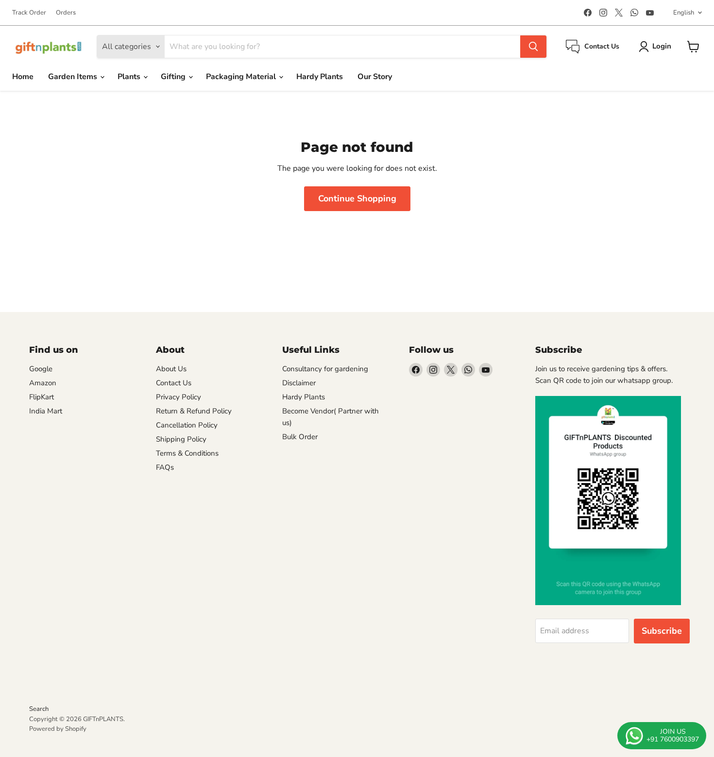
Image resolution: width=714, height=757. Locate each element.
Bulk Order (300, 437)
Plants (130, 76)
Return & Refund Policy (194, 411)
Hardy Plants (319, 76)
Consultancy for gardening (325, 369)
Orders (66, 12)
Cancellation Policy (187, 425)
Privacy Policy (178, 397)
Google (40, 369)
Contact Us (173, 383)
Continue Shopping (357, 198)
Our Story (374, 76)
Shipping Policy (181, 439)
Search (39, 709)
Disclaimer (299, 383)
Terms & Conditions (187, 453)
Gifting (174, 76)
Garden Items (73, 76)
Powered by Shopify (57, 728)
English (683, 12)
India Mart (45, 411)
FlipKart (41, 397)
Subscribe (662, 631)
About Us (171, 369)
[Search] (533, 46)
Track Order (29, 12)
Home (23, 76)
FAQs (165, 467)
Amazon (42, 383)
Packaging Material (242, 76)
